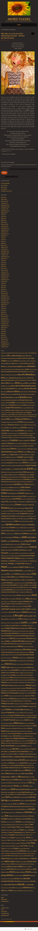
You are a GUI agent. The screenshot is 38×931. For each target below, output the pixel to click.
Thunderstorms (18, 837)
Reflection (15, 728)
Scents (30, 754)
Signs (23, 770)
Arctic (19, 363)
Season (18, 757)
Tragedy (8, 843)
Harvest (12, 561)
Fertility (6, 499)
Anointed (21, 360)
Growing (20, 553)
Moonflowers (10, 649)
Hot (23, 580)
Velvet (18, 853)
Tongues (22, 840)
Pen (21, 688)
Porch (11, 706)
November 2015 (5, 276)
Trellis (2, 846)
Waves (18, 861)
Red (2, 728)
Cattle (24, 412)
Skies (13, 777)
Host (21, 580)
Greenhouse (22, 550)
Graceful (3, 544)
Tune (6, 848)
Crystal (22, 446)
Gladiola (20, 533)
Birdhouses (12, 383)
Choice (8, 422)
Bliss (2, 388)
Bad (13, 371)
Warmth (34, 858)
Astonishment (12, 366)
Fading (5, 487)
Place (12, 695)
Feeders (9, 496)
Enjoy (32, 477)
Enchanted (9, 477)
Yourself (24, 890)
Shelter (7, 767)
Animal (11, 360)
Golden (33, 537)
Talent (18, 824)
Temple (27, 827)
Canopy (25, 410)
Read (18, 725)
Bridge (8, 402)
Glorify (6, 537)
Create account (5, 907)
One (19, 672)
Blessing (24, 386)
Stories (20, 806)
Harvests (25, 561)
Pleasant (24, 698)
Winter (10, 875)
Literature (30, 619)
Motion (14, 654)
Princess (3, 715)
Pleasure (33, 698)
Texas (21, 830)
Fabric (22, 484)
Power (24, 706)
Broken (19, 402)
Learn (20, 612)
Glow (20, 537)
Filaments (29, 499)
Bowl (31, 394)
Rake (13, 725)
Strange (7, 809)
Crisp (28, 443)
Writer (13, 887)
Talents (22, 824)
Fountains (8, 513)
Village (2, 855)
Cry (16, 446)
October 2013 (4, 323)
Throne (3, 837)
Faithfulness (5, 490)
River (28, 741)
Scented (26, 754)
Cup (25, 446)
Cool (9, 437)
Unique (16, 851)
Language (12, 609)
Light (20, 615)
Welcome (24, 864)
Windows (22, 872)
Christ (20, 422)
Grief (30, 550)
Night (3, 667)
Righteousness (10, 741)
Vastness (3, 853)
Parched (25, 680)
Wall (18, 858)
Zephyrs (31, 890)
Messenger (23, 638)
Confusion (20, 435)
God (24, 537)
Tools (27, 840)
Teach (9, 827)
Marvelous (23, 631)
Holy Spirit (11, 577)
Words (11, 884)
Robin (2, 743)
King (31, 601)
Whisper (9, 866)
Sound (21, 789)
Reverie (27, 736)
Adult (29, 353)
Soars (19, 782)
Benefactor (29, 380)
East (2, 472)
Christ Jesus (4, 424)
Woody (2, 884)
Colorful (16, 430)
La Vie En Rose (4, 612)
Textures (26, 830)
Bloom (12, 388)
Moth (27, 652)
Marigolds (14, 631)
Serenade (30, 763)
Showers (7, 770)
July (12, 601)
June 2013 (3, 331)
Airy (11, 355)
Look (20, 622)
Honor (31, 577)
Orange (13, 675)
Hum (4, 583)
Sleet (27, 777)
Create (7, 440)
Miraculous (28, 641)
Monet (8, 646)
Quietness (31, 720)
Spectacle (15, 794)
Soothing (30, 786)
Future (31, 521)
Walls (21, 858)
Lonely (12, 622)
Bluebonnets (26, 391)
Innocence (4, 592)
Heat (26, 567)
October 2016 (4, 254)
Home (22, 577)
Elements (11, 474)
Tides (24, 837)
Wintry (21, 875)
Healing (10, 563)
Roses (12, 746)
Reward (31, 736)
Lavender (33, 609)
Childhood (18, 419)
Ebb (10, 472)
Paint (14, 677)
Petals (3, 693)
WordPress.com (5, 915)
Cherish (3, 419)
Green (15, 550)
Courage (32, 437)
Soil (29, 782)
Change (29, 414)
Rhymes (11, 738)
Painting (25, 677)
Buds (13, 405)
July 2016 (3, 260)
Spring (4, 800)
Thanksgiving (17, 832)
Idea (28, 587)
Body (3, 394)
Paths (6, 685)
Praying (31, 709)
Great (6, 550)
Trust (21, 846)
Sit (10, 777)
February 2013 (4, 339)
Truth (25, 846)
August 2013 (4, 327)
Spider (34, 794)
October (12, 672)
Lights (31, 616)
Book (15, 394)
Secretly (35, 756)
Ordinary (3, 677)
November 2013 (5, 321)
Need (18, 664)
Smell (3, 780)
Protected (7, 717)
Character (10, 416)
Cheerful (30, 416)
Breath (23, 397)
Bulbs (24, 405)
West (2, 866)
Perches (33, 688)
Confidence (15, 435)
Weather (30, 861)
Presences (16, 712)
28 (32, 33)
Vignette (33, 853)
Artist (3, 366)
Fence (30, 496)
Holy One (4, 577)
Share (29, 765)
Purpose (12, 720)
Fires (17, 501)
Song (16, 786)
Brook (29, 402)
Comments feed (5, 913)
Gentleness (17, 530)
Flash (35, 501)
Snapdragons (29, 779)
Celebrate (29, 412)
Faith (23, 487)
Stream (17, 809)
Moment (30, 643)
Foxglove (13, 513)
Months (15, 646)
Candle (12, 410)
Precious (3, 712)
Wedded (3, 864)
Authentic (24, 366)
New (32, 664)
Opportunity (4, 675)
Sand (29, 751)
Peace (28, 685)
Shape (26, 765)
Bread (18, 397)
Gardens (12, 527)
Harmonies (30, 558)
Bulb (22, 405)
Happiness (10, 558)
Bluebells (21, 391)
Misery (5, 643)
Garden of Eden (5, 527)
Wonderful (4, 881)
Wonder (26, 878)
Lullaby (28, 625)
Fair (8, 487)
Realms (24, 725)
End (13, 477)
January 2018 (4, 226)
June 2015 (3, 285)
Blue (17, 391)
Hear (22, 563)
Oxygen (7, 677)
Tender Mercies (8, 830)
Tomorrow (13, 840)
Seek (35, 760)
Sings (8, 777)
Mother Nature (5, 654)
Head (31, 561)
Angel (32, 358)
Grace (33, 541)
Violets (16, 855)
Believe (3, 380)
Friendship (13, 518)
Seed (11, 760)
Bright (12, 402)
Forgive (21, 511)
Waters (13, 861)
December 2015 (5, 274)
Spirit (7, 797)
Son (12, 786)
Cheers (34, 416)
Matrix (2, 633)
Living (5, 622)
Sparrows (7, 794)
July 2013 (3, 329)
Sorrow (3, 789)
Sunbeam (11, 816)
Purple (5, 720)
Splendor (32, 797)
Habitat (12, 555)
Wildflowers (29, 869)
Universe (22, 851)
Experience (30, 481)
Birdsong (22, 383)
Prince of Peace (29, 712)
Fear (9, 493)
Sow (2, 792)
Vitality (32, 855)
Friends (7, 518)
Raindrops (32, 723)
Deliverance (3, 460)
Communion (15, 433)
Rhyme (7, 738)
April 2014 (3, 312)
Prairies (3, 709)
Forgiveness (30, 511)
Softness (26, 782)
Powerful (30, 706)
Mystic (17, 660)
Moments (3, 646)
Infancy (15, 589)
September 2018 (5, 210)
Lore (28, 622)
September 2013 (5, 325)
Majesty (23, 628)
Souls (17, 789)
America (14, 358)
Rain (16, 723)
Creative (20, 440)
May (5, 633)
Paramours (20, 680)
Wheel (5, 866)
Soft (22, 782)
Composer (10, 435)
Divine (25, 462)
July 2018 (3, 214)
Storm (24, 806)
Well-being (31, 864)
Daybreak (32, 452)
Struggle (10, 812)
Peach (15, 688)
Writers (17, 887)
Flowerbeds (24, 504)
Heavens (18, 570)
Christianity (31, 422)
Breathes (8, 400)
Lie (12, 616)
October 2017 (4, 231)
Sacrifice (26, 749)
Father (4, 493)
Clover (31, 427)
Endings (20, 477)
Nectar (14, 664)
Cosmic (12, 437)
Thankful (31, 830)
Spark (23, 792)
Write (10, 887)
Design (12, 460)
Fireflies (10, 501)
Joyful (31, 598)
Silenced (33, 770)
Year (3, 890)
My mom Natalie (5, 183)
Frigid (17, 518)
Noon (25, 667)
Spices (31, 794)
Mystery (12, 660)
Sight (16, 770)
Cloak (10, 427)
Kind (19, 601)
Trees (32, 843)
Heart (4, 566)
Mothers (11, 654)
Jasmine (23, 595)
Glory (16, 537)
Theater (23, 832)
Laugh (22, 609)
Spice (28, 794)
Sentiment (17, 763)
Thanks (10, 832)
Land (29, 606)
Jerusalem (28, 595)
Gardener (17, 525)
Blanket (3, 386)
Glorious (10, 537)
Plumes (8, 701)
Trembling (7, 846)
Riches (34, 738)
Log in (2, 909)
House (30, 580)
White (20, 866)
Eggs (30, 472)
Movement (7, 657)
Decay (19, 454)
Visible (25, 855)
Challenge (24, 414)
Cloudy (28, 427)
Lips (13, 619)
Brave (14, 397)
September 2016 (5, 256)
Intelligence (22, 592)
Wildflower (23, 869)
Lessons (9, 616)
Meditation (25, 633)
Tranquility (12, 843)
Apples (10, 363)
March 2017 (4, 245)
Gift (33, 530)
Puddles (29, 717)
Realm (21, 725)
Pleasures (4, 701)
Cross (6, 446)
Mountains (25, 654)
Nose (2, 670)
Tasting (3, 827)
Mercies (3, 638)
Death (16, 454)
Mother (31, 652)
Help (26, 570)
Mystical (22, 660)
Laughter (28, 609)
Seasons (24, 757)
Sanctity (19, 751)
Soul (13, 789)
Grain (11, 544)
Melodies (8, 635)
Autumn (31, 366)
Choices (12, 422)
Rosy (16, 745)
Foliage (26, 508)
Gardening (30, 524)
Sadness (33, 749)
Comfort (4, 433)
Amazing (10, 358)
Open (21, 672)
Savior (11, 754)
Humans (35, 582)
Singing (3, 777)
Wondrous (18, 881)
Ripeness (20, 740)
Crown (10, 446)
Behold (22, 377)
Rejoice (4, 731)
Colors (21, 430)
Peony (24, 688)
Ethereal (18, 479)
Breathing (13, 400)
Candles (22, 410)
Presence (10, 712)
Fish (25, 501)
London (9, 622)
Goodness (14, 541)
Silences (3, 773)
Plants (11, 698)
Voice (3, 858)
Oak (32, 670)
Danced (18, 448)
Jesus (34, 595)
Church (16, 425)
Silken (17, 773)
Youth (28, 890)
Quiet (26, 720)
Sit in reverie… (4, 185)
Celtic (13, 414)
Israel (10, 595)
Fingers (3, 501)
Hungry (35, 585)
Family (21, 490)
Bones (12, 394)
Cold (3, 431)
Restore (22, 733)
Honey (26, 577)
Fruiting (8, 521)
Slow (30, 777)
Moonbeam (25, 646)
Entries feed (4, 911)
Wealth (21, 861)
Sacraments (9, 749)
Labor (10, 606)
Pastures (33, 682)
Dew (32, 460)
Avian (11, 369)
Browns (6, 405)
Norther (32, 667)
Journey (18, 598)
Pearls (18, 688)
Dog (33, 462)
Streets (26, 809)
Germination (29, 530)
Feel (12, 496)
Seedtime (27, 760)
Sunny (9, 819)
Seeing (32, 760)
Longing (16, 622)
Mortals (21, 652)
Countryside (22, 437)
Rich (31, 738)
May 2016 (3, 264)
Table (13, 824)
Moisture (25, 643)
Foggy (22, 508)
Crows (13, 446)
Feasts (16, 493)
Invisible (27, 592)
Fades (2, 487)
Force (7, 511)
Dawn (20, 452)
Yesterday (19, 890)
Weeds (12, 864)
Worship (31, 884)
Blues (30, 391)
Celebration (4, 414)
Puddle (25, 717)
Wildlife (34, 869)
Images (3, 589)
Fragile (18, 513)
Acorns (17, 353)
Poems (19, 701)
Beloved (10, 380)
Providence (15, 717)
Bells (6, 380)
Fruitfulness (3, 521)
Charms (23, 416)
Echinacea (13, 472)
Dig (7, 462)
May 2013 (3, 333)
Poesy (23, 701)
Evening (26, 479)
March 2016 (4, 268)
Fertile (2, 499)
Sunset (17, 819)
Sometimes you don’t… (7, 191)
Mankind (4, 631)
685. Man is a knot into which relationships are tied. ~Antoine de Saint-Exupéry (12, 35)
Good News (21, 541)
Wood (23, 881)
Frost (20, 518)
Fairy (14, 487)
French (25, 516)
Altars (30, 355)
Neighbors (21, 664)
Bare (27, 371)
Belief (29, 377)
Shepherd (11, 767)
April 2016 (3, 266)
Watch (2, 861)
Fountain (3, 513)
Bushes (33, 405)
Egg (28, 472)
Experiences (3, 484)
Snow (35, 780)
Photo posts (4, 899)
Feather (21, 493)
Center (16, 414)
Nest (25, 664)
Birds (17, 383)
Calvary (3, 410)
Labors (13, 606)
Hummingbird (13, 585)
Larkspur (17, 609)
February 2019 (4, 201)
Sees (2, 763)
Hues (33, 580)
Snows (14, 782)
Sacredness (21, 749)
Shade (12, 765)
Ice (24, 587)
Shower (2, 770)
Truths (29, 846)
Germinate (22, 530)
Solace (33, 782)
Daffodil (32, 446)
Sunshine (28, 819)
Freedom (12, 516)
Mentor (33, 635)
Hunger (26, 585)
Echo (17, 472)
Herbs (29, 570)
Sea (10, 757)
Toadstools (4, 840)
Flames (32, 501)
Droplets (3, 469)
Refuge (30, 728)
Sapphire (3, 754)
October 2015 (4, 277)
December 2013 (5, 320)
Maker (26, 628)
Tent (18, 830)
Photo (7, 693)
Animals (15, 361)
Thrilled (28, 834)
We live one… (4, 187)
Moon (20, 646)
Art (33, 363)
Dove (6, 465)
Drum (11, 469)
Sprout (28, 800)
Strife (2, 812)
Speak (11, 794)
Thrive (31, 834)
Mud (12, 657)
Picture (2, 695)
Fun (23, 521)
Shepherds (17, 767)
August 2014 (4, 304)
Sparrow (3, 794)
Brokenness (24, 402)
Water (7, 861)
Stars (22, 803)
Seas (13, 757)
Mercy (12, 638)
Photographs (21, 693)
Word (6, 884)
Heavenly (11, 570)
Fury (28, 521)
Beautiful (22, 375)
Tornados (31, 840)
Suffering (18, 812)
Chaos (2, 416)
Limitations (6, 619)
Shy (13, 770)
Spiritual (16, 797)
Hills (7, 574)
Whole (29, 866)
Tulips (3, 848)
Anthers (28, 360)
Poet (26, 701)
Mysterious (5, 660)
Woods (32, 881)
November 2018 (5, 207)
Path (2, 685)
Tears (18, 827)
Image (34, 587)
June (14, 601)
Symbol (5, 824)
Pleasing (28, 698)
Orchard (25, 675)
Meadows (15, 633)
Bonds (9, 394)
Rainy (10, 725)
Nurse (20, 670)
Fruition (12, 521)
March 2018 (4, 222)
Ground (4, 553)
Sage (9, 751)
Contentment (4, 437)
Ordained (30, 675)
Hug (2, 582)
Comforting (10, 433)
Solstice (8, 786)
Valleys (34, 851)
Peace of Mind (10, 688)
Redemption (7, 728)
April (13, 363)
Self (4, 763)
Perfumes (23, 690)
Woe (9, 878)
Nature (8, 664)
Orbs (21, 675)
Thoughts (11, 835)
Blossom (33, 388)
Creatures (10, 443)
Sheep (2, 767)
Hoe (13, 574)
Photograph (13, 693)
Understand (26, 848)
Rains (6, 725)
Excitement (4, 481)
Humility (7, 585)
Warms (29, 858)
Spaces (16, 792)
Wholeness (3, 869)
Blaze (6, 386)
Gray (2, 550)
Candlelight (17, 410)
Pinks (9, 695)
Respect (15, 733)
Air (8, 355)
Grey (27, 550)
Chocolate (3, 422)
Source (31, 789)
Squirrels (33, 800)
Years (6, 890)
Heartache (10, 567)
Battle (32, 371)
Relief (24, 731)
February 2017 (4, 247)
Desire (15, 460)
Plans (29, 695)
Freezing (22, 516)
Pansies (3, 680)
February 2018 (4, 224)
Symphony (9, 824)
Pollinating (16, 703)
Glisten (2, 537)
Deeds (29, 454)
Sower (5, 792)
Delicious (8, 457)
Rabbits (7, 723)
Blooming (21, 388)
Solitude (3, 786)
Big (5, 383)
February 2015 (4, 293)
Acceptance (9, 353)
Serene (34, 763)
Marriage (19, 631)
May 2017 (3, 241)
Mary (27, 631)
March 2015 (4, 291)
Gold (28, 537)
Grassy (15, 547)
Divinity (30, 462)
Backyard (9, 371)
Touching (3, 843)
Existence (14, 481)
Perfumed (18, 690)
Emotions (4, 477)
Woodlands (27, 881)
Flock (8, 504)
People (28, 688)
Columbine (30, 430)
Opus (9, 675)
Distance (16, 462)
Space (12, 792)
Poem (15, 701)
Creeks (15, 443)
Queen (17, 720)
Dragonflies (13, 465)
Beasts (15, 374)
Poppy (8, 706)
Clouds (24, 427)
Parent (28, 680)
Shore (32, 767)
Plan (23, 695)
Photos (33, 693)
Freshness (33, 516)
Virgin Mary (20, 855)
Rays (16, 725)
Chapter (6, 416)
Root (30, 743)
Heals (15, 563)
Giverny (9, 533)
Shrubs (10, 770)
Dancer (21, 448)
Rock (13, 743)
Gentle (12, 530)
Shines (29, 767)
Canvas (29, 410)
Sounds (26, 789)
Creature (3, 443)
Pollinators (27, 703)
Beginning (12, 378)
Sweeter (23, 822)
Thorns (6, 834)
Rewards (3, 738)
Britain (16, 402)
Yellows (15, 890)
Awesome (31, 369)
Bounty (25, 394)
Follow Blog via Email (7, 162)
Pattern (20, 685)
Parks (35, 680)
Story (3, 809)
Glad (16, 533)
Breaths (17, 400)
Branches (8, 397)
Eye (15, 484)
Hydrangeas (13, 587)
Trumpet (17, 846)
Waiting (12, 858)
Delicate (3, 457)
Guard (28, 553)
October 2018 (4, 209)
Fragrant (4, 516)
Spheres (24, 794)
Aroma (25, 363)
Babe (2, 371)
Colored (12, 430)
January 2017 (4, 249)
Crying (18, 446)
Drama (23, 465)
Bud (10, 405)
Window (16, 872)
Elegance (6, 474)
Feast (12, 493)
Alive (14, 355)
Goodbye (8, 541)
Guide (6, 555)
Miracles (21, 641)
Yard (30, 887)
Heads (35, 561)
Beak (5, 374)
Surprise (3, 822)
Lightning (26, 616)
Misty (15, 643)
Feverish (10, 499)
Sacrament (29, 745)
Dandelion (34, 448)
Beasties (12, 374)
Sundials (19, 816)
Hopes (12, 580)
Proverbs (11, 717)
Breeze (22, 400)
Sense (7, 763)
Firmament (21, 501)
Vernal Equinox (23, 853)
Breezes (27, 400)
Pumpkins (33, 717)
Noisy (19, 667)
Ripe (16, 741)
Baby (5, 371)
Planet (26, 695)
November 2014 (5, 298)
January (18, 595)
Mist (9, 643)
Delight (20, 457)
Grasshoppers (4, 547)
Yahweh (26, 887)
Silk (15, 773)
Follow (4, 172)
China (31, 419)
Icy (26, 587)
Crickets (20, 443)
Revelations (10, 736)
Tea (6, 827)
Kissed (23, 603)
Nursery (24, 670)
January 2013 (4, 341)
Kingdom (3, 603)
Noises (16, 667)
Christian (25, 422)
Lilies (34, 616)
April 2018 (3, 220)
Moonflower (4, 649)
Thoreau (34, 832)
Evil (35, 479)
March (9, 631)
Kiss (20, 603)
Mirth (2, 643)
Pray (16, 709)
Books (19, 394)
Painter (21, 677)
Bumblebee (29, 405)
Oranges (18, 675)
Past (25, 682)
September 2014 (5, 302)
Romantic (21, 743)
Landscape (5, 609)
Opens (24, 672)
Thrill (25, 834)
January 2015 (4, 295)
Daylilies (8, 454)
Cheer (26, 416)
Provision (20, 717)
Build (19, 405)
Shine (25, 767)
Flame (28, 501)
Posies (15, 706)
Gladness (25, 533)
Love (34, 622)
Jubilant (6, 601)
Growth (25, 553)
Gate (21, 527)
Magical (12, 628)
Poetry (3, 703)
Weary (25, 861)
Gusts (9, 555)
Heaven (4, 570)
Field (14, 499)
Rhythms (22, 738)
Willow (7, 872)
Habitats (16, 555)
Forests (16, 511)
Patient (16, 685)
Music (15, 657)
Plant (33, 696)
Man (30, 628)
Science (34, 754)
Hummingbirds (20, 585)
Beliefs (32, 377)
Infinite (21, 589)
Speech (20, 794)
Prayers (26, 709)
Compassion (23, 433)
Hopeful (8, 580)
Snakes (24, 779)
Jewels (13, 598)
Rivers (32, 741)
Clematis (6, 427)
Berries (34, 380)
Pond (31, 703)
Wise (31, 875)
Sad (30, 749)
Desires (19, 460)
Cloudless (18, 427)
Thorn (2, 834)
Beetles (7, 377)
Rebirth (35, 725)
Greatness (10, 550)
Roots (3, 746)
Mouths (3, 657)
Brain (33, 394)
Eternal (8, 479)
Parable (11, 680)
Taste (31, 824)
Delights (30, 457)
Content (30, 435)
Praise (8, 709)
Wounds (3, 887)
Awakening (22, 369)
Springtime (16, 800)
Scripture (5, 757)
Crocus (31, 443)
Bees (3, 378)
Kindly (22, 601)
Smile (16, 780)
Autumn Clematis (5, 369)
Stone (11, 806)
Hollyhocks (28, 574)
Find (34, 499)
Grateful (19, 547)
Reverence (17, 736)
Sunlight (4, 819)
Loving (24, 625)
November (15, 670)
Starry (17, 804)
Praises (13, 709)
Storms (28, 806)
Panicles (32, 677)
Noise (12, 667)
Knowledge (4, 606)
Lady (19, 606)
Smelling (7, 779)
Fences (34, 496)
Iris (7, 595)
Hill (5, 574)
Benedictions (22, 380)
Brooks (33, 402)
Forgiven (25, 511)
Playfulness (19, 698)
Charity (14, 416)
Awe (27, 369)
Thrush (7, 837)
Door (35, 462)
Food (31, 508)
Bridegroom (3, 402)
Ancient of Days (25, 358)
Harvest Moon (19, 561)
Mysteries (31, 658)
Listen (20, 619)
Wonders (11, 881)
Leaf (13, 612)
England (29, 477)
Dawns (25, 452)
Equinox (3, 479)
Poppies (3, 706)
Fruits (16, 521)
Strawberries (12, 809)
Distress (20, 462)
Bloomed (17, 388)
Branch (3, 397)
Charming (19, 416)
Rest (19, 733)
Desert (8, 460)
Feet (24, 496)
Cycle (28, 446)
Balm (20, 371)
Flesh (2, 504)
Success (14, 812)
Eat (8, 472)
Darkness (8, 452)
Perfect (8, 690)
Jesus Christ (5, 598)
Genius (8, 530)
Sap (32, 751)
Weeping (19, 864)
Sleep (23, 777)
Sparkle (28, 792)
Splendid (26, 797)
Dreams (33, 465)
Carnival (6, 412)
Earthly (35, 469)
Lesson (5, 616)
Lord (24, 622)
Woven (6, 887)
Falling (13, 490)
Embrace (22, 474)
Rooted (34, 743)
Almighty (19, 355)
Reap (27, 725)
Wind (11, 872)
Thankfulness (4, 832)
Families (17, 490)
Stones (15, 806)
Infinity (24, 589)
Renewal (10, 733)
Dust (19, 469)
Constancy (25, 435)
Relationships (19, 731)
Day (28, 452)
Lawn (10, 612)
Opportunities (29, 672)
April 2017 (3, 243)
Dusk (16, 469)
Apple (6, 363)
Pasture (29, 682)
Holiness (17, 574)
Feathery (32, 493)
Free (8, 516)
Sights (19, 770)
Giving (12, 533)
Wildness (3, 872)
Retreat (35, 733)
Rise (23, 740)
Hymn (17, 587)
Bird (7, 383)
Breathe (29, 397)
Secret (30, 757)
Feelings (19, 496)
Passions (21, 682)
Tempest (22, 827)
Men (29, 635)
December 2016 (5, 251)
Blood (8, 388)
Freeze (17, 516)
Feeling (15, 496)
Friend (3, 518)
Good (3, 541)
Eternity (13, 479)
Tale (16, 824)
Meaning (21, 633)
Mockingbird (20, 643)
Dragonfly (18, 465)
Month (11, 646)
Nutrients (29, 670)
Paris (32, 680)
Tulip (32, 846)
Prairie (34, 706)
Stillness (6, 806)
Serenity (3, 765)
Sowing (9, 792)
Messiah (29, 638)
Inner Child (29, 589)
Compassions (4, 435)
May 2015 (3, 287)
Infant (18, 589)
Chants (35, 414)
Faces (30, 484)
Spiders (3, 797)
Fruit (31, 518)
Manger (34, 628)
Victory (29, 853)
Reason (31, 725)
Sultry (22, 812)
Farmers (29, 490)
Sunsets (22, 819)
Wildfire (18, 869)
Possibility (19, 706)
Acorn (13, 353)
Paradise (15, 680)
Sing (31, 773)
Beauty (29, 374)
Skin (17, 777)
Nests (28, 664)
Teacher (13, 827)
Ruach (19, 745)
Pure (2, 720)
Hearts (21, 567)
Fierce (22, 499)
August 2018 (4, 212)
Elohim (15, 474)
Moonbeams (31, 646)
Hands (3, 558)
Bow (28, 394)
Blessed (18, 386)
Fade (33, 484)
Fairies (11, 487)
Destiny (28, 460)
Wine (32, 872)
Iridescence (4, 595)
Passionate (9, 682)
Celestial (9, 414)
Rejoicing (13, 731)
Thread (17, 834)
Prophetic (29, 715)
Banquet (23, 371)
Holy (34, 573)
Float (5, 504)
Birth (26, 383)
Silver (23, 773)
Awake (13, 369)
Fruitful (34, 518)
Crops (3, 446)
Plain (18, 695)
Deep (32, 454)
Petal (34, 690)
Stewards (33, 804)
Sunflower (24, 816)
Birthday (30, 383)
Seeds (22, 760)
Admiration (22, 353)
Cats (21, 412)
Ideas (31, 587)
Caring (2, 412)
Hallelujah (22, 555)
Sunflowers (30, 816)
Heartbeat (15, 567)
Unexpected (12, 851)
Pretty (21, 712)
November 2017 (5, 230)
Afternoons (4, 355)
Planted (3, 698)
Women (21, 878)
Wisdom (26, 875)
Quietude (3, 723)
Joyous (34, 598)
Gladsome (31, 533)
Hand (33, 555)
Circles (28, 424)
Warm (25, 858)
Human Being (16, 582)
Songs (25, 786)
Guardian (32, 553)
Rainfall (3, 725)
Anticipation (33, 360)
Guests (3, 555)
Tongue (18, 840)
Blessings (32, 386)
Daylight (3, 454)
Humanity (29, 583)
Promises (22, 715)
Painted (17, 677)
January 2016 (4, 272)
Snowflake (3, 782)
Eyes (19, 484)
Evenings (32, 479)
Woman (12, 878)
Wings (3, 875)
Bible (2, 383)
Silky (20, 773)
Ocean (3, 672)
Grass (23, 544)
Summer (28, 812)
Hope (3, 580)
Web (34, 861)
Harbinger (22, 558)
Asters (6, 366)
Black (34, 383)
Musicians (25, 657)
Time (28, 837)
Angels (3, 361)
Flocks (11, 504)
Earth (30, 468)
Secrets (3, 760)
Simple (27, 773)
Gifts (3, 533)
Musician (20, 657)
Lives (2, 622)
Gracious (7, 544)
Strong (6, 812)
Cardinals (33, 410)
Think (27, 832)
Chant (32, 414)
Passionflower (15, 682)
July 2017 (3, 237)
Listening (25, 619)
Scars (18, 754)
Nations (32, 660)
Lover (16, 625)
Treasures (23, 843)
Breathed (3, 400)
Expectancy (19, 481)
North (29, 667)
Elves (18, 474)
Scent (22, 754)
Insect (9, 592)
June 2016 (3, 262)
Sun (6, 815)
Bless (13, 386)
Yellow (10, 890)
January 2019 (4, 203)
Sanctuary (24, 751)
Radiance (11, 723)
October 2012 (4, 346)
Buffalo (16, 405)
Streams (21, 809)
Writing (20, 887)
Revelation (4, 736)
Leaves (25, 612)
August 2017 (4, 235)
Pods (12, 701)
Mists (12, 643)
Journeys (23, 598)
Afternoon (33, 353)
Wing (35, 872)
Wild (8, 869)
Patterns (24, 685)
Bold (6, 394)
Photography (28, 693)
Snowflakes (9, 783)
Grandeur (18, 544)
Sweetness (28, 822)
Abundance (3, 353)
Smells (11, 779)
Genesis (3, 530)
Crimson (24, 443)
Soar (17, 782)
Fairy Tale (18, 487)
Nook (22, 667)
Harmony (4, 561)
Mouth (31, 654)
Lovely (13, 625)
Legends (34, 612)
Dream (27, 465)
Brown (3, 405)
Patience (11, 685)
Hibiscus (33, 570)
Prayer (21, 709)
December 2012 (5, 343)
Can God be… (4, 189)
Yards (34, 887)
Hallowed (28, 555)
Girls (6, 533)
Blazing (9, 386)
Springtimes (23, 800)
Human (9, 583)
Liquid (16, 619)
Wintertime (16, 875)
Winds (28, 872)
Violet (12, 855)
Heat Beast (31, 567)
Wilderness (13, 869)
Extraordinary (10, 484)
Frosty (23, 518)
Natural (3, 664)
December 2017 (5, 228)
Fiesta (25, 499)
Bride (31, 400)
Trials (10, 846)
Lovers (20, 625)
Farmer (25, 490)
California (28, 407)
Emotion (32, 474)
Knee (29, 603)
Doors (3, 465)
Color (7, 430)
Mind (7, 641)
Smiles (20, 780)
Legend (30, 612)
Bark (30, 371)
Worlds (26, 884)
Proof (26, 715)
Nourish (9, 670)
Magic (7, 628)
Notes (5, 670)
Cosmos (17, 437)
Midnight (34, 638)
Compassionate (31, 433)
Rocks (16, 743)
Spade (20, 792)
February (4, 496)
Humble (3, 585)
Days (12, 454)
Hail (19, 555)
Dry (13, 469)
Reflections (21, 728)
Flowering (31, 504)
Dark (2, 452)
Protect (2, 717)
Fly (18, 508)
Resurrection (29, 733)
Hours (26, 580)
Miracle (15, 641)
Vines (9, 855)
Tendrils (14, 830)
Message (17, 638)
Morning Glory (10, 652)
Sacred (15, 749)
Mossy (24, 652)
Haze (29, 561)
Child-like (12, 419)
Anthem (24, 360)
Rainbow (21, 723)
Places (15, 695)
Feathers (27, 493)
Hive (10, 574)
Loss (30, 622)
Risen (26, 740)
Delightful (25, 457)
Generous (32, 527)
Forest (11, 511)
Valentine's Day (29, 851)
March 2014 (4, 314)
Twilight (15, 848)
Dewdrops (3, 462)
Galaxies (3, 524)
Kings (17, 603)
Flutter (15, 508)
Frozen (27, 518)
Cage (24, 407)
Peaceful (33, 685)
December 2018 (5, 205)
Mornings (16, 652)
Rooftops (27, 743)
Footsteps (3, 511)
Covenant (3, 440)
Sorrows (9, 789)
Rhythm (16, 738)
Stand (11, 804)
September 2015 (5, 279)
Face (26, 484)
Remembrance (29, 731)
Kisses (26, 603)
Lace (17, 606)
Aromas (30, 363)
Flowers (5, 508)
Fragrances (31, 513)
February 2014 (4, 316)
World (21, 884)
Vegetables (8, 853)
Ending (16, 477)
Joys (2, 601)
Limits (10, 619)
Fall (11, 490)
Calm (32, 407)
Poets (8, 703)
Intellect (17, 592)
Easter (5, 472)
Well (28, 864)
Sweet (18, 822)
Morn (21, 649)
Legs (2, 616)
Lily (2, 619)
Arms (22, 363)
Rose (7, 746)
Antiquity (3, 363)
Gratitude (33, 547)
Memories (19, 635)
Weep (15, 864)
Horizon (16, 580)
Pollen (12, 703)
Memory (25, 635)
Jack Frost (13, 595)
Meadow (9, 633)
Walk (16, 858)
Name (28, 660)
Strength (31, 809)
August (19, 366)
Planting (7, 698)
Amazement (4, 358)
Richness (3, 741)
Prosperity (34, 715)
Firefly (14, 501)
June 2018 (3, 216)
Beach (2, 374)
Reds (11, 728)
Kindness (27, 601)
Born (22, 394)
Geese (27, 527)
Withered (5, 878)
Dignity (10, 462)
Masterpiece (31, 631)
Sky (19, 776)
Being (26, 377)
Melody (14, 635)
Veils (15, 853)
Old (17, 672)
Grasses (28, 544)
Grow (16, 553)
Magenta (3, 628)
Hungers (30, 585)
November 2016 (5, 253)
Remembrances (4, 733)
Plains (21, 695)
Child (8, 419)
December (24, 454)
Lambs (22, 606)
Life (15, 615)
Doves (9, 465)
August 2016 (4, 258)
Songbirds (21, 786)
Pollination (21, 703)
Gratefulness (26, 547)
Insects (13, 592)
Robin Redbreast (8, 743)
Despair (24, 460)
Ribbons (28, 738)
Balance (16, 371)
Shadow (16, 765)
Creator (32, 440)
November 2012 (5, 344)
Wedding (7, 864)
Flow (14, 504)
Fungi (26, 521)
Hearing (27, 563)
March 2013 (4, 337)
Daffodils (3, 448)
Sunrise (13, 819)
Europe (21, 479)
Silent (7, 773)
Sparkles (32, 792)
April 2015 (3, 289)
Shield (21, 767)
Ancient (19, 358)
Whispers (15, 866)
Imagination (9, 589)
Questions (21, 720)
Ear (22, 469)
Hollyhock (23, 574)
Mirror (33, 641)
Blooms (27, 388)
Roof (24, 743)
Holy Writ (17, 577)
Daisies (8, 449)
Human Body (22, 582)
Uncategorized (4, 901)
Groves (13, 553)
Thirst (30, 832)
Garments (18, 527)
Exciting (9, 481)
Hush (5, 587)
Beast (8, 374)
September (24, 763)
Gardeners (24, 524)
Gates (24, 527)
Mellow (3, 635)
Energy (24, 477)
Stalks (8, 804)
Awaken (18, 369)
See (7, 760)
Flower (18, 504)
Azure (35, 369)
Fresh (29, 516)
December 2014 (5, 297)
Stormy (32, 806)
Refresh (26, 728)
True (13, 846)
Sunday (15, 816)
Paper (7, 680)
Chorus (16, 422)
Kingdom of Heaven (11, 603)
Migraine (3, 641)
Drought (7, 469)
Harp (8, 561)
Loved (2, 625)
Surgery (33, 819)
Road (36, 740)
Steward (29, 804)
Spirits (12, 797)
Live (34, 619)
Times (31, 837)
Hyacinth (8, 587)
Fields (18, 499)
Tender (3, 830)
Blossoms (11, 391)
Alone (23, 355)
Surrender (13, 822)
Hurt (2, 587)
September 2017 (5, 233)
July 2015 (3, 283)
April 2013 (3, 335)
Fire (6, 501)
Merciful (8, 638)
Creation (14, 440)
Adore (26, 353)
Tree (28, 843)
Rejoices (9, 731)
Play (15, 698)
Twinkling (21, 848)
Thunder (12, 837)
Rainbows (26, 723)
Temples (32, 827)
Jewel (10, 598)
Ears (25, 469)
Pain (11, 677)
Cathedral (17, 412)
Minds (10, 641)
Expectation (24, 481)
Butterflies (10, 408)
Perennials (3, 690)
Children (26, 419)
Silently (12, 773)
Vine (6, 855)
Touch (35, 840)
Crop (35, 443)
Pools (35, 703)
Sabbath (23, 746)
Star (14, 804)
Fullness (20, 521)
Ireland (31, 592)
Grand (14, 544)
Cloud (14, 427)
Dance (13, 449)
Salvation (13, 751)
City (31, 424)
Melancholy (31, 633)
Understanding (5, 851)
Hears (30, 563)
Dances (25, 448)
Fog (20, 508)
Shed (32, 765)
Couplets (27, 437)
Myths (25, 660)
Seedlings (16, 760)
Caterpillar (12, 412)
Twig (12, 848)
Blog (5, 388)
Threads (21, 834)
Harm (26, 558)
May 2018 (3, 218)
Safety (5, 751)
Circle (25, 425)
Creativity (26, 440)
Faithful (27, 487)
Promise (16, 715)
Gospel (27, 541)
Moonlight (16, 649)
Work (16, 884)
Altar (26, 355)
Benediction (16, 380)
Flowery (11, 508)
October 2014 (4, 300)
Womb (16, 878)
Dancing (29, 449)
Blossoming (4, 391)
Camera (7, 410)
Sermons (8, 765)
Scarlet (15, 754)
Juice (9, 601)
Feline (27, 496)
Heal (2, 563)
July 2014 (3, 306)
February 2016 (4, 270)
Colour (25, 430)
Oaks (35, 670)
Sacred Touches (19, 19)
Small (32, 777)
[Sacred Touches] (19, 16)
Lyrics (31, 625)
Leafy (17, 612)
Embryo (27, 474)
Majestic (18, 628)
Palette (28, 677)
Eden (25, 472)
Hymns (21, 587)
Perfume (13, 690)
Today (8, 840)
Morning (27, 649)
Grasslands (11, 547)
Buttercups (3, 407)
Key (17, 601)
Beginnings (18, 378)
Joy (27, 598)
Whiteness (25, 866)
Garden (9, 524)
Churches (21, 424)
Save (7, 754)
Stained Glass (4, 804)
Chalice (20, 414)
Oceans (7, 672)
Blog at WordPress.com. (7, 919)
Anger (8, 360)
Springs (9, 800)
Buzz (21, 407)
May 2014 (3, 310)
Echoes (20, 472)
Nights (8, 667)
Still (2, 806)
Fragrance (24, 513)
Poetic (29, 701)
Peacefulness (4, 688)
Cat (9, 412)
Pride (24, 712)
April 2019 (3, 197)
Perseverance (29, 690)
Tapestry (26, 824)
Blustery (34, 391)
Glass (35, 533)
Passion (3, 682)
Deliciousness (14, 457)
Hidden (2, 574)
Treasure (17, 843)
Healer (6, 563)
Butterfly (17, 407)
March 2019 (4, 199)
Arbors (16, 363)
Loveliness (7, 625)
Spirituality (21, 797)
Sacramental (4, 749)
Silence (28, 770)
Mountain (19, 654)
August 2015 (4, 281)
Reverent (23, 736)
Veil (12, 853)
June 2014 (3, 308)
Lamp (25, 606)
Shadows (21, 765)
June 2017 (3, 239)
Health (18, 563)
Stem (26, 804)
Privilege (10, 715)
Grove (9, 553)
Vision (28, 855)
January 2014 (4, 318)
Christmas (10, 425)
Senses (11, 763)
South (35, 789)
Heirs (24, 570)
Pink (6, 696)
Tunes (9, 848)
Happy (17, 558)
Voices (8, 858)
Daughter (15, 452)
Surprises (8, 822)
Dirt (13, 462)
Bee (34, 374)
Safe (2, 751)
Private (6, 715)
